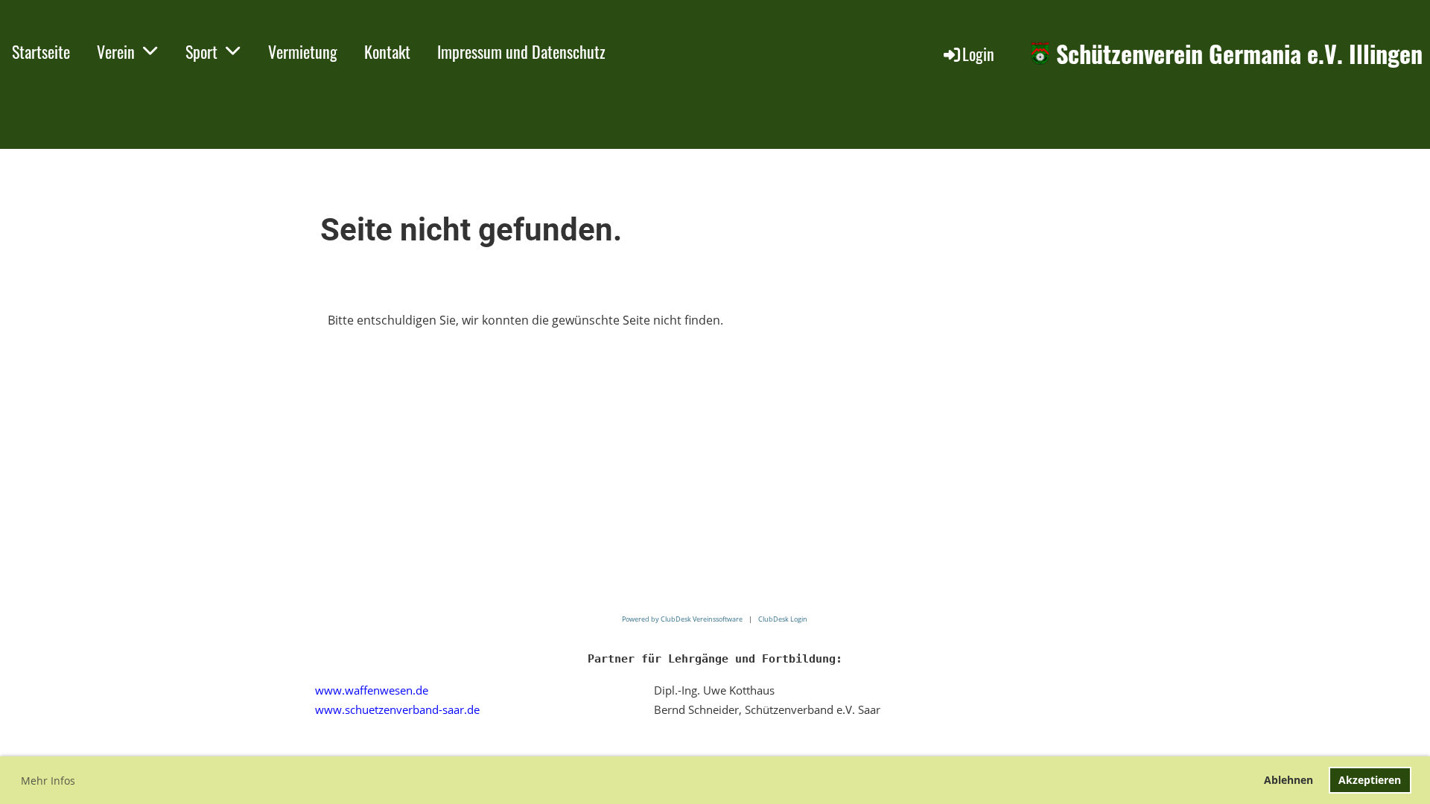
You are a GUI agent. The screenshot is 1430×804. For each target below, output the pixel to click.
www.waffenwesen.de (371, 690)
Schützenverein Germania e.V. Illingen (1239, 54)
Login (978, 54)
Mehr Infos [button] (48, 780)
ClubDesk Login (782, 619)
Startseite (41, 51)
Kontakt (387, 51)
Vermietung (302, 51)
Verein (116, 51)
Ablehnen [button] (1288, 780)
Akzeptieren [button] (1369, 780)
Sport (201, 51)
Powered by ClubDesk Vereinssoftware (682, 619)
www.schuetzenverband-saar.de (397, 709)
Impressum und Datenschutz (521, 51)
